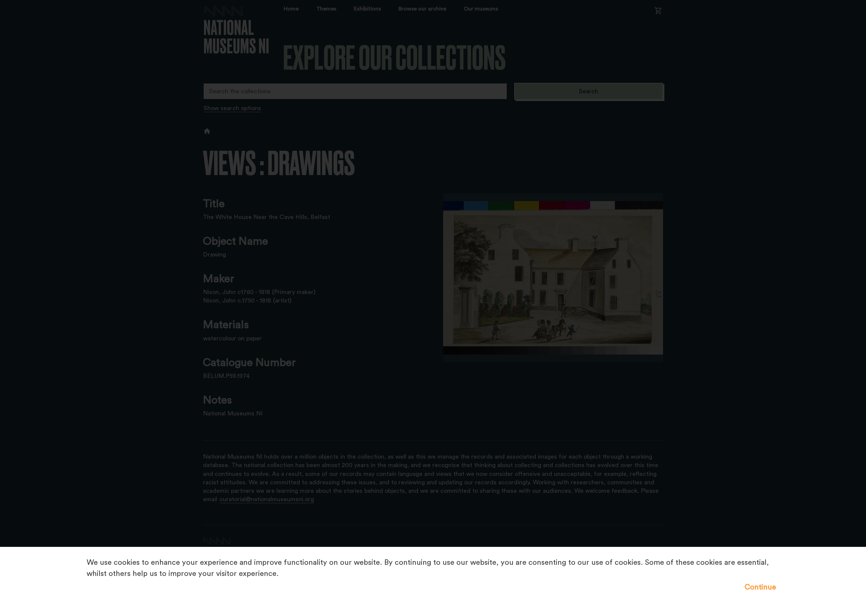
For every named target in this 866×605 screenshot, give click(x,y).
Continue (760, 587)
